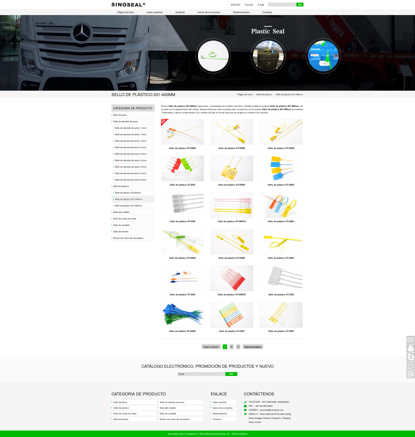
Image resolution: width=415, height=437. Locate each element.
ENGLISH (235, 4)
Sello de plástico (264, 94)
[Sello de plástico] (128, 1)
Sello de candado (168, 413)
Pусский (249, 4)
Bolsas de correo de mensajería (175, 419)
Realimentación (241, 12)
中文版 (261, 4)
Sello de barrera (120, 419)
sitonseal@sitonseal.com (272, 409)
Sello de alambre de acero (172, 402)
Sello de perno (120, 402)
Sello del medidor (168, 407)
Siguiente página (252, 346)
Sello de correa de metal (124, 413)
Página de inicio (125, 12)
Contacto (267, 12)
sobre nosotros (155, 12)
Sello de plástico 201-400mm (289, 94)
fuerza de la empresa (209, 12)
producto (180, 12)
